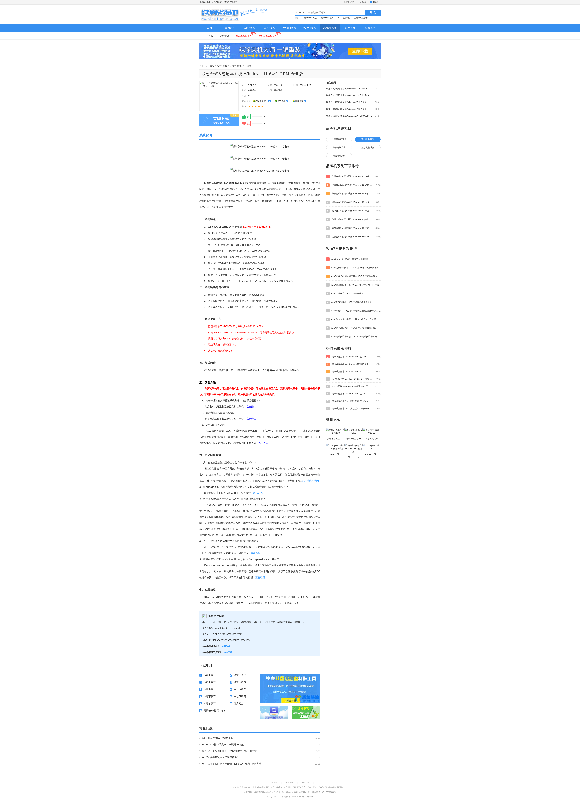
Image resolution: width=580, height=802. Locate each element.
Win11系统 (309, 27)
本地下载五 (210, 703)
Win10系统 (289, 27)
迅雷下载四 (240, 682)
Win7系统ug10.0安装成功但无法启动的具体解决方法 (354, 310)
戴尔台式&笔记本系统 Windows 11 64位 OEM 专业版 (354, 228)
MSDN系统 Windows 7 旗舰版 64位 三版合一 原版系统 (354, 386)
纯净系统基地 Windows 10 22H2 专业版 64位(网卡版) (354, 379)
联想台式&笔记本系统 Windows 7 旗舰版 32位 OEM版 (349, 102)
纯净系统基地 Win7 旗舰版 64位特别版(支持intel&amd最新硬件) (354, 408)
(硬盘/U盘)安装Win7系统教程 (217, 738)
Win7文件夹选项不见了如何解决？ (220, 757)
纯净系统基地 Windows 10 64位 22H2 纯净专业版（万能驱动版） (354, 371)
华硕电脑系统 (339, 147)
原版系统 (370, 27)
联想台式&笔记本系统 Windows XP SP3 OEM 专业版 (349, 116)
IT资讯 (209, 35)
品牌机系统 (330, 27)
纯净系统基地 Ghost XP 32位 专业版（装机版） (354, 401)
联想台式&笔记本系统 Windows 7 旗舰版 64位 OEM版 (349, 109)
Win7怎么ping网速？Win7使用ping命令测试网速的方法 (231, 763)
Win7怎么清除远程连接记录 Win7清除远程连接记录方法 (354, 328)
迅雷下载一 (210, 675)
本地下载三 (210, 696)
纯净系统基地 (204, 2)
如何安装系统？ (350, 2)
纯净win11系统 (327, 18)
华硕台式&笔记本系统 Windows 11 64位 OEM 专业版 (354, 193)
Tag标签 (274, 782)
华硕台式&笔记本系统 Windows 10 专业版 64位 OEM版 (354, 202)
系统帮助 (224, 35)
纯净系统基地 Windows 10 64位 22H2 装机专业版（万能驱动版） (354, 356)
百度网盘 (238, 703)
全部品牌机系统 (339, 139)
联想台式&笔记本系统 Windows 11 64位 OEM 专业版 (349, 88)
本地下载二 (240, 689)
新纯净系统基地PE (362, 18)
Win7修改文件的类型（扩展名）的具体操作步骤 (351, 319)
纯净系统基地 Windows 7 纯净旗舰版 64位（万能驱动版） (354, 364)
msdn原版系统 (344, 18)
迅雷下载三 (210, 682)
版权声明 (289, 782)
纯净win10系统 (310, 18)
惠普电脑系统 (339, 156)
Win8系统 (270, 27)
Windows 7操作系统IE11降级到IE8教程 (223, 744)
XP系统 (229, 27)
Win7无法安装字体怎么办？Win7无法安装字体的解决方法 (354, 336)
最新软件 (363, 2)
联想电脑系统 (236, 66)
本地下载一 (210, 689)
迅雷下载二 (240, 675)
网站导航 (376, 2)
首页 (209, 27)
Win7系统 (249, 27)
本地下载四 (240, 696)
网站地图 (305, 782)
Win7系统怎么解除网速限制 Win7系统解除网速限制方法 (354, 276)
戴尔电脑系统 (367, 147)
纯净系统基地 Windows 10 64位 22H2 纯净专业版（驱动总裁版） (354, 393)
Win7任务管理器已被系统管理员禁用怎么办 (349, 302)
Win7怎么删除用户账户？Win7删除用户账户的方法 (229, 751)
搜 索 (372, 12)
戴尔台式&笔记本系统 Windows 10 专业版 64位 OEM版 (354, 211)
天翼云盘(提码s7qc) (214, 710)
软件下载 (350, 27)
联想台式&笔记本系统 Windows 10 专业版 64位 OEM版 (349, 95)
